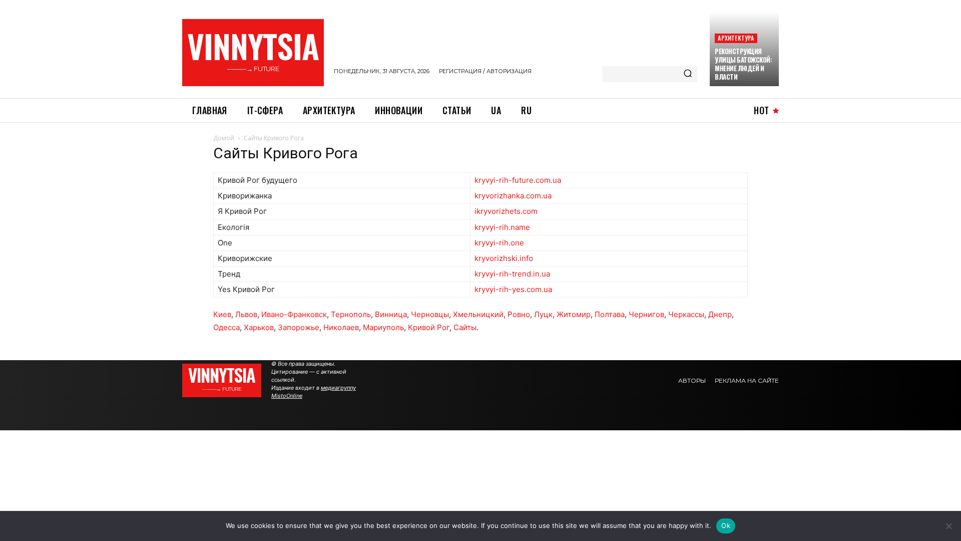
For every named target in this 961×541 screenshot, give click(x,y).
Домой (223, 138)
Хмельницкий (478, 314)
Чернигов (646, 314)
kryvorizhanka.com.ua (513, 195)
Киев (222, 314)
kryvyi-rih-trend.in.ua (512, 274)
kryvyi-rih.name (502, 227)
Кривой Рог (428, 327)
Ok (725, 525)
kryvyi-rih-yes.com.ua (513, 289)
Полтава (610, 314)
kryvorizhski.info (503, 258)
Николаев (341, 327)
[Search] (687, 74)
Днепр (720, 314)
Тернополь (351, 314)
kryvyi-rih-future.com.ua (517, 180)
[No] (948, 526)
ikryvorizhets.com (506, 211)
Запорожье (298, 327)
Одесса (226, 327)
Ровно (519, 314)
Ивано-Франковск (294, 314)
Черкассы (686, 314)
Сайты (464, 327)
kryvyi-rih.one (499, 242)
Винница (391, 314)
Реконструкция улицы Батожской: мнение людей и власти (743, 64)
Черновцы (430, 314)
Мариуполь (383, 327)
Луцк (543, 314)
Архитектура (736, 38)
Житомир (574, 314)
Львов (246, 314)
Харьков (259, 327)
